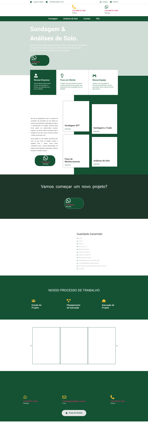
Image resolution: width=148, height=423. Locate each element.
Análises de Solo (70, 19)
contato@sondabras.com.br (74, 401)
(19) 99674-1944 (78, 11)
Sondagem (53, 19)
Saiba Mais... (68, 129)
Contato (86, 19)
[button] (31, 346)
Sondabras (35, 62)
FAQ (98, 19)
